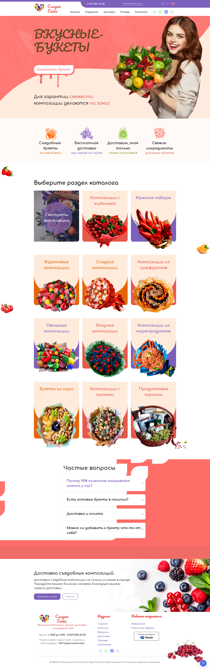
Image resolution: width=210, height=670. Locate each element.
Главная (103, 624)
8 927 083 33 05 (96, 4)
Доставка (109, 12)
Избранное (138, 624)
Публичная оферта (143, 628)
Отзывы (125, 12)
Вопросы (103, 632)
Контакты (141, 12)
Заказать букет (54, 69)
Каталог (75, 12)
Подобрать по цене (47, 597)
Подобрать (92, 12)
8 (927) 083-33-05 (76, 635)
